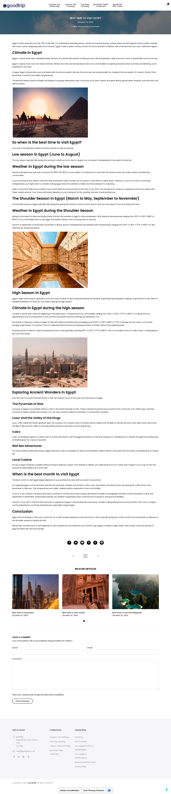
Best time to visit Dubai (23, 612)
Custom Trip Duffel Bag (54, 5)
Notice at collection (69, 790)
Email (90, 647)
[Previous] (15, 598)
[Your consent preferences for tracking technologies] (166, 789)
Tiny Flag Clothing (85, 5)
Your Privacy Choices (93, 790)
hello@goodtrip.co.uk (25, 751)
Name (15, 647)
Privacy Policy (81, 766)
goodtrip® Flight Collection (100, 5)
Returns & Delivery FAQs (85, 762)
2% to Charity (81, 741)
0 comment (94, 26)
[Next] (156, 598)
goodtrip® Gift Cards (117, 5)
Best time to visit (81, 26)
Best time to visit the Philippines (127, 612)
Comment (17, 659)
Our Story (79, 737)
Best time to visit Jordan (73, 612)
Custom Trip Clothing (70, 5)
